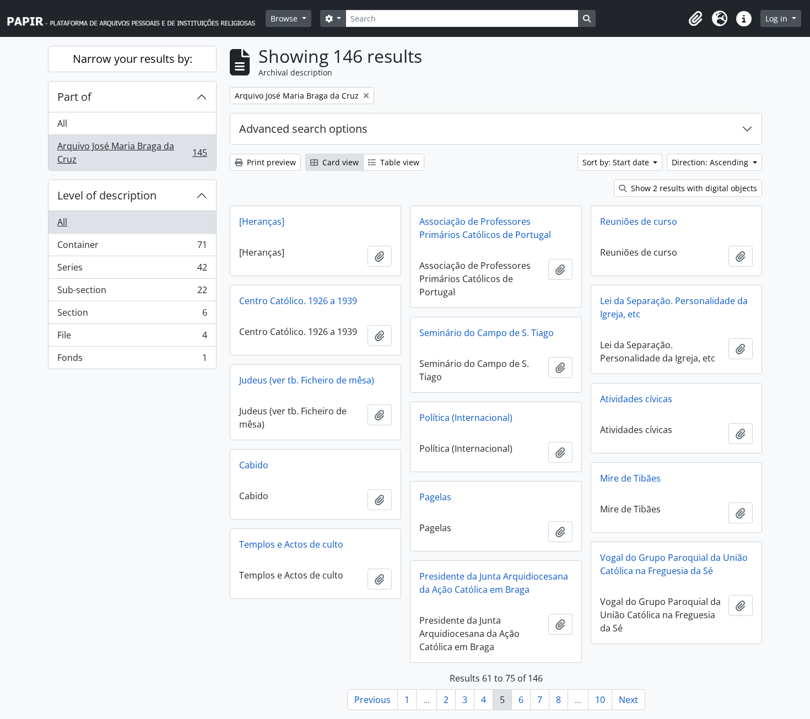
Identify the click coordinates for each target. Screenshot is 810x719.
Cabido (253, 465)
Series (132, 270)
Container (132, 247)
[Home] (136, 18)
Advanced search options (303, 128)
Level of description (106, 195)
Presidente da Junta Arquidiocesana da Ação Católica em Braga (493, 583)
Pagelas (435, 497)
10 (600, 700)
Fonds (132, 360)
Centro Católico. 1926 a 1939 (298, 301)
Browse (285, 18)
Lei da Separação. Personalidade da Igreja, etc (674, 307)
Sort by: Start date (616, 162)
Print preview (270, 162)
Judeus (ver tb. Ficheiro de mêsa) (306, 380)
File (132, 338)
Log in (777, 18)
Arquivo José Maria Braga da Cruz (132, 152)
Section (132, 315)
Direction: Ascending (711, 162)
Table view (398, 162)
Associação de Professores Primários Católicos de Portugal (485, 228)
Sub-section (132, 292)
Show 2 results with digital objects (693, 188)
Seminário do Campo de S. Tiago (486, 333)
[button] (695, 19)
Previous (372, 700)
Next (628, 700)
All (62, 123)
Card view (339, 162)
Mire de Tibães (630, 478)
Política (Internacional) (465, 418)
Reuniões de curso (638, 221)
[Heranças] (261, 221)
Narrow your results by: (132, 58)
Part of (74, 96)
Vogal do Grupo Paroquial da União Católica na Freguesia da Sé (674, 564)
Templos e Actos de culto (291, 544)
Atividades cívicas (636, 399)
